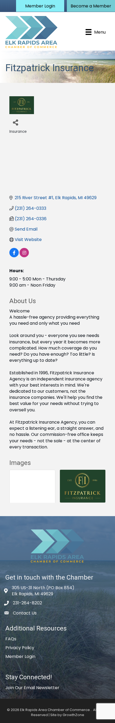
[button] (40, 6)
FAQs (10, 639)
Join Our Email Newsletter (32, 688)
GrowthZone (73, 714)
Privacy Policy (19, 648)
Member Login (20, 656)
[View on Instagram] (24, 256)
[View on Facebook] (14, 256)
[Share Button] (15, 122)
